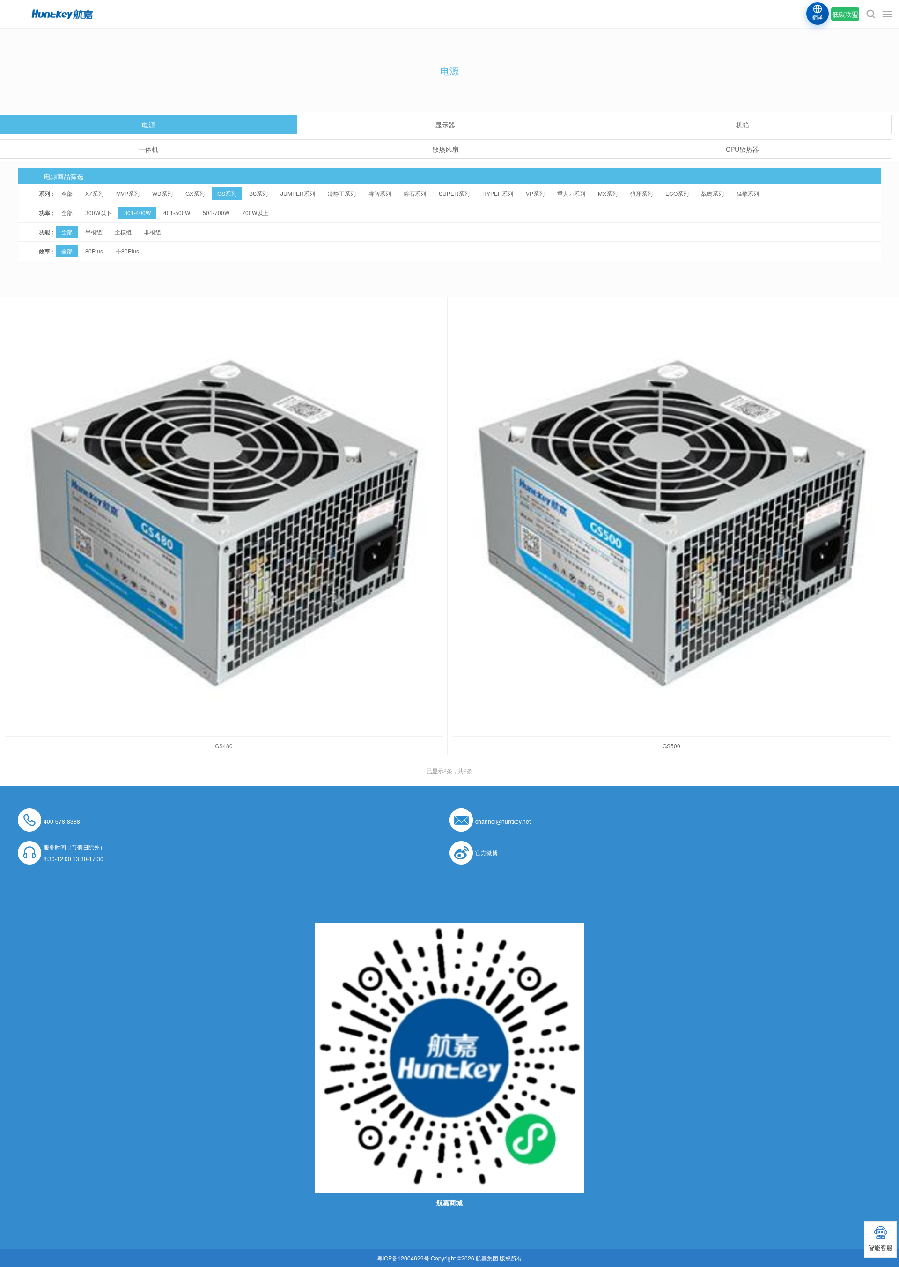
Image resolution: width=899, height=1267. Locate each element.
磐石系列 (415, 193)
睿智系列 (379, 193)
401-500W (176, 212)
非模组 (152, 232)
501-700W (216, 212)
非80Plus (127, 251)
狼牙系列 (641, 193)
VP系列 (535, 193)
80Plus (94, 251)
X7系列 (94, 193)
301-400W (137, 212)
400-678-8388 (62, 821)
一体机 (148, 149)
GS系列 (226, 193)
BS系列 (258, 193)
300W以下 (98, 212)
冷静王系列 (342, 193)
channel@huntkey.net (503, 821)
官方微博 (486, 853)
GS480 (224, 746)
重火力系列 (571, 193)
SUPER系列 (454, 193)
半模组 (93, 232)
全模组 (123, 232)
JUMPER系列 (297, 193)
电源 (148, 124)
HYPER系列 (497, 193)
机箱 (742, 124)
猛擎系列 (748, 193)
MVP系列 (128, 193)
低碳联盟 (845, 14)
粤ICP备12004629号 (403, 1258)
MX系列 (608, 193)
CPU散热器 (742, 149)
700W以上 (255, 212)
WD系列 (162, 193)
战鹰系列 (712, 193)
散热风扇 (445, 149)
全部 (67, 193)
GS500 (671, 746)
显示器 (445, 124)
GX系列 (195, 193)
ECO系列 (677, 193)
